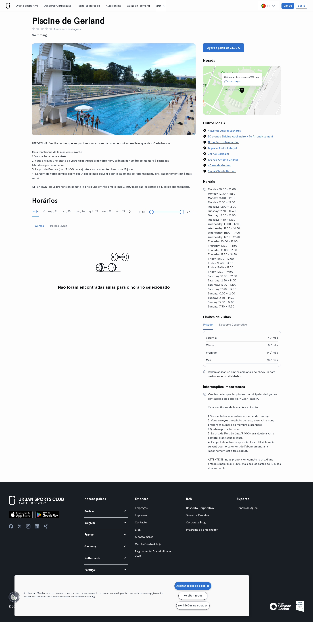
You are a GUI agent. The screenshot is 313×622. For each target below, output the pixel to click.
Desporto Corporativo (58, 5)
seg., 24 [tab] (52, 211)
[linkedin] (37, 526)
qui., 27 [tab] (93, 211)
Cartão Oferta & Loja (148, 544)
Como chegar (233, 81)
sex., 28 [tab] (106, 211)
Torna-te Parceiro (197, 515)
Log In (301, 5)
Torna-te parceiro (88, 5)
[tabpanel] (114, 262)
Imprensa (141, 515)
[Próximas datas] (129, 211)
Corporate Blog (196, 522)
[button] (106, 511)
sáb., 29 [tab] (120, 211)
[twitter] (19, 526)
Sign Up (288, 5)
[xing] (45, 526)
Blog (138, 529)
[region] (131, 595)
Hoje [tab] (35, 211)
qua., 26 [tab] (80, 211)
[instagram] (28, 526)
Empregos (141, 508)
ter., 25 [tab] (66, 211)
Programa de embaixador (202, 529)
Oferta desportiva (27, 5)
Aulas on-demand (138, 5)
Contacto (141, 522)
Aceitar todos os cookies (192, 585)
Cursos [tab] (39, 226)
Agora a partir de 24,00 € (223, 48)
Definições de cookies (192, 605)
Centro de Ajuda (247, 508)
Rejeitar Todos (192, 595)
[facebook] (11, 526)
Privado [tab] (208, 324)
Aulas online (113, 5)
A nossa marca (144, 537)
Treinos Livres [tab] (58, 226)
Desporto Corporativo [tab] (233, 324)
